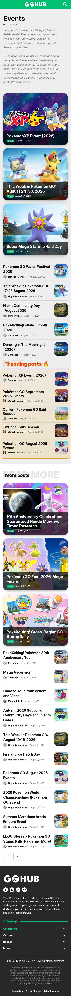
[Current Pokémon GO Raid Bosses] (61, 413)
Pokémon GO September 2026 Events (23, 394)
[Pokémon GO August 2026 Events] (61, 447)
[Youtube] (24, 889)
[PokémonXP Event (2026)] (35, 119)
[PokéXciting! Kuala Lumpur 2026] (61, 329)
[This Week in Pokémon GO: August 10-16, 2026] (61, 739)
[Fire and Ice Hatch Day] (61, 758)
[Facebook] (5, 889)
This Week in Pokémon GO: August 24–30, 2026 (31, 189)
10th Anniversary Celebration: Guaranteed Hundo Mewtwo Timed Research (34, 521)
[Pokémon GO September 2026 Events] (61, 395)
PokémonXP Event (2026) (31, 136)
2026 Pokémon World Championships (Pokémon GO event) (25, 797)
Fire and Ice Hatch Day (21, 754)
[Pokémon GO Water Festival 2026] (61, 271)
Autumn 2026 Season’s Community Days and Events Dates (27, 715)
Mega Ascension (17, 672)
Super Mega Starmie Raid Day (34, 246)
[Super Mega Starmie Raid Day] (35, 229)
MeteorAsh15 (15, 316)
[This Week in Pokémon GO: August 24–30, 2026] (35, 174)
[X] (18, 889)
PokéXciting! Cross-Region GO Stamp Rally (35, 634)
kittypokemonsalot (17, 277)
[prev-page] (7, 856)
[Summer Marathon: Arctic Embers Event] (61, 821)
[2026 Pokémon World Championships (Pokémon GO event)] (61, 796)
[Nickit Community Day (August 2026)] (61, 310)
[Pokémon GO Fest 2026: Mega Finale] (35, 564)
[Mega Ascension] (61, 676)
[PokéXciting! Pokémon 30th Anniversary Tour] (61, 657)
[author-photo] (5, 276)
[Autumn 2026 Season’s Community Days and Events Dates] (61, 714)
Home (6, 24)
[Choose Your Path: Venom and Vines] (61, 695)
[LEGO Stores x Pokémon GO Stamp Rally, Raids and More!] (61, 840)
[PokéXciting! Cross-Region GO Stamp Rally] (35, 620)
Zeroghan (13, 335)
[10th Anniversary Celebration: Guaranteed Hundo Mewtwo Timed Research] (35, 509)
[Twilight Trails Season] (61, 430)
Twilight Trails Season (21, 427)
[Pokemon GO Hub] (35, 4)
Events (10, 141)
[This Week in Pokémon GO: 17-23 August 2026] (61, 290)
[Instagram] (12, 889)
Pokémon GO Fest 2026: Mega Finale (35, 579)
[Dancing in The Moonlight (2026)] (61, 349)
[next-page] (17, 856)
